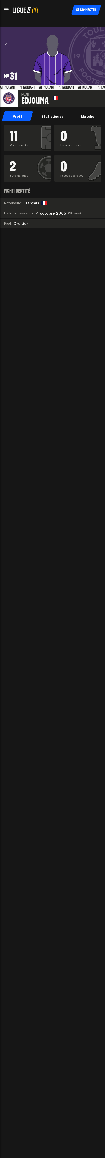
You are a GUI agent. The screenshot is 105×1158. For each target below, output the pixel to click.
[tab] (17, 116)
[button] (6, 9)
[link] (7, 45)
